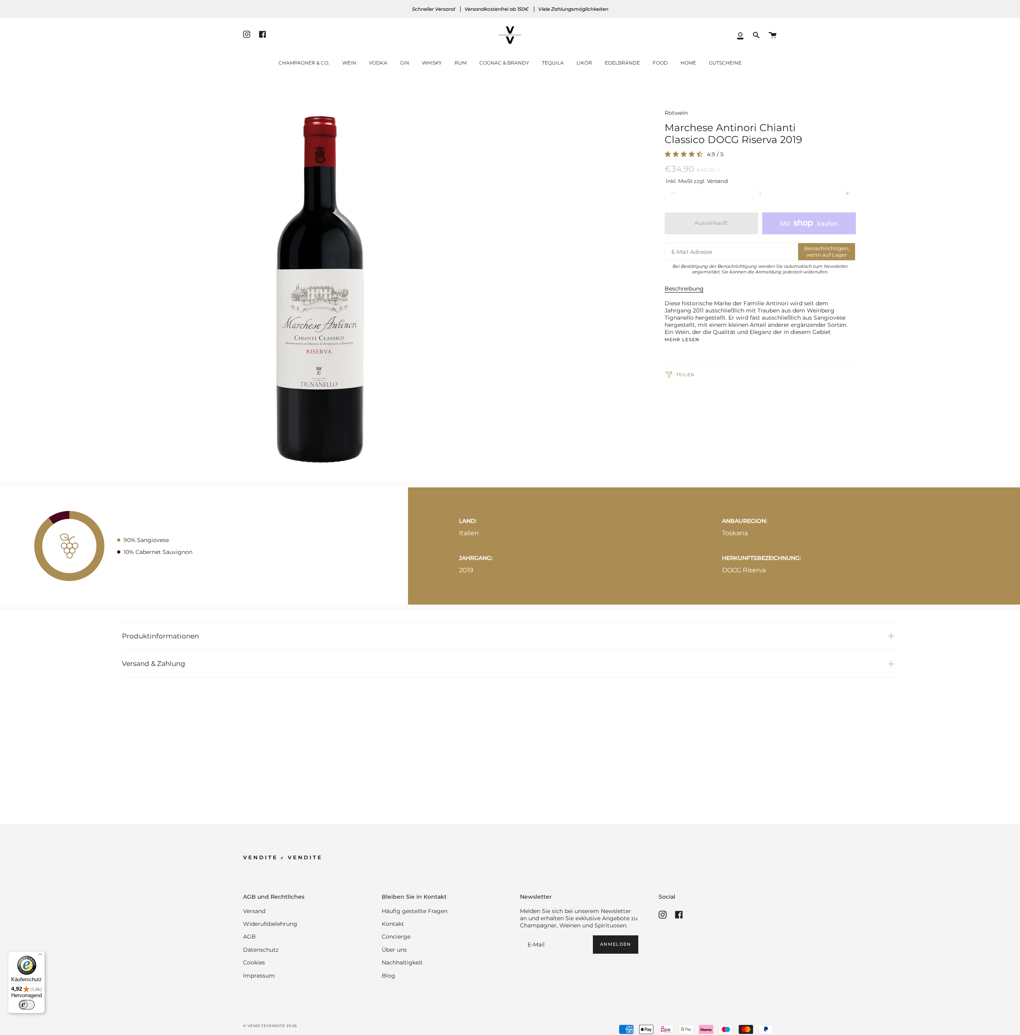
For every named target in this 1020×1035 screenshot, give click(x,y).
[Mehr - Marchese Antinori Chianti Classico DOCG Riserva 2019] (817, 193)
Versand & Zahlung (153, 663)
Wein (349, 63)
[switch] (27, 1004)
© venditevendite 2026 (270, 1025)
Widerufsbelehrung (270, 923)
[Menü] (40, 956)
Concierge (396, 936)
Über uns (394, 949)
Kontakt (393, 923)
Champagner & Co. (304, 63)
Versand (254, 911)
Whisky (432, 63)
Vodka (378, 63)
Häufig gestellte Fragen (414, 911)
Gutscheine (725, 63)
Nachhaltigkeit (402, 962)
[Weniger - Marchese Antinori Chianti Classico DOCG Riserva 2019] (703, 193)
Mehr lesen (682, 340)
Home (688, 63)
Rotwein (676, 112)
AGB (249, 936)
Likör (584, 63)
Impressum (259, 975)
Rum (461, 63)
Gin (404, 63)
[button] (756, 35)
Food (660, 63)
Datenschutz (261, 949)
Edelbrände (622, 63)
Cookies (254, 962)
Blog (388, 975)
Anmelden (615, 944)
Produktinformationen (160, 636)
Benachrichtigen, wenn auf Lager (826, 251)
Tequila (553, 63)
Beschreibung (684, 288)
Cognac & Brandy (504, 63)
